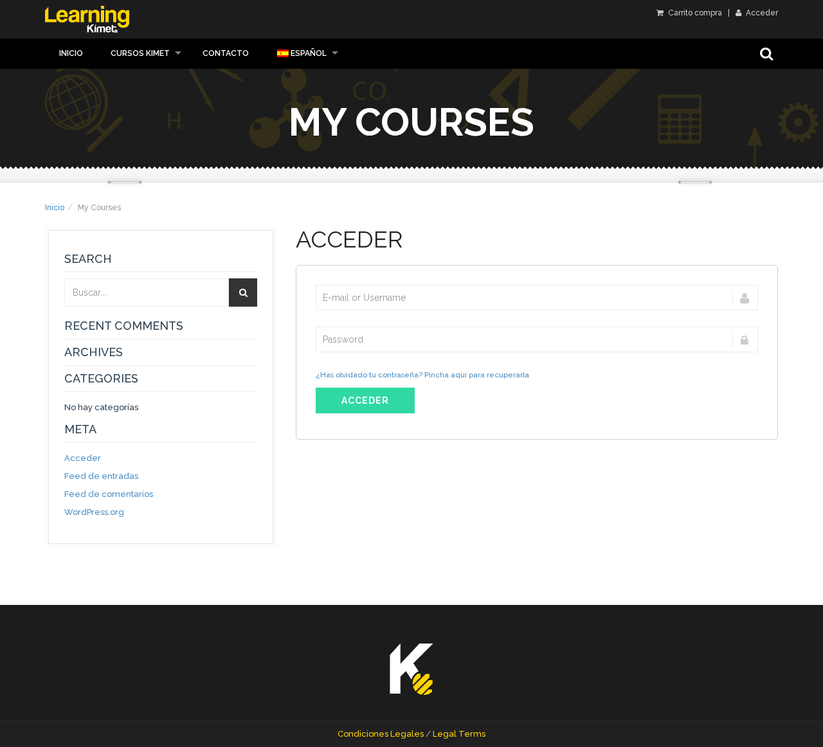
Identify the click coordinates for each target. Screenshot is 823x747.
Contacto (226, 53)
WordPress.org (94, 512)
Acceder (761, 12)
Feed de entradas (101, 476)
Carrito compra (694, 12)
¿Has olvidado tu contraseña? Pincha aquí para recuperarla (422, 374)
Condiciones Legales (381, 734)
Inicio (71, 53)
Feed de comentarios (108, 494)
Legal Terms (459, 734)
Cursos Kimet (140, 53)
